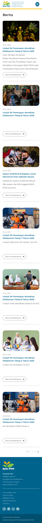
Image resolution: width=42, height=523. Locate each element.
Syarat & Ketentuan (9, 501)
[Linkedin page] (13, 509)
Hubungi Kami (8, 474)
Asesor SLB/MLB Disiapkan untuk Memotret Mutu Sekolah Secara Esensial (19, 177)
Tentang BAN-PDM (9, 492)
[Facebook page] (8, 509)
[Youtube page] (17, 509)
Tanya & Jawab (8, 495)
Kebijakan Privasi (8, 498)
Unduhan (6, 503)
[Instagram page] (4, 509)
